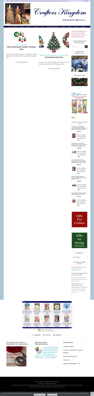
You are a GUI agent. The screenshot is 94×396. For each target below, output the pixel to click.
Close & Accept (52, 395)
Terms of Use (72, 385)
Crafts (9, 26)
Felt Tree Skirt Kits (75, 85)
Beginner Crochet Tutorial (28, 1)
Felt (42, 26)
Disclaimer (43, 385)
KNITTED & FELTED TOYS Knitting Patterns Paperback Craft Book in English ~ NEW (78, 161)
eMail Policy (56, 385)
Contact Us (66, 360)
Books (70, 26)
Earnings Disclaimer (63, 385)
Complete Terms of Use (75, 270)
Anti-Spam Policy (36, 385)
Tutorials (76, 26)
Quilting (22, 26)
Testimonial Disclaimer (45, 387)
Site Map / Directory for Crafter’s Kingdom (73, 351)
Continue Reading (21, 62)
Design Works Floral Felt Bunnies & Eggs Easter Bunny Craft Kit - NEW (78, 178)
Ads (58, 1)
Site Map (61, 1)
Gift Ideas (83, 26)
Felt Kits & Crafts (21, 45)
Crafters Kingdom (68, 346)
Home (7, 1)
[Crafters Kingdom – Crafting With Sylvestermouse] (47, 14)
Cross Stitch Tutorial (39, 1)
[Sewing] (79, 240)
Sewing (15, 26)
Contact (66, 1)
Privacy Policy (79, 385)
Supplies (64, 26)
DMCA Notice (49, 385)
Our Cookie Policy (39, 395)
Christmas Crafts (45, 55)
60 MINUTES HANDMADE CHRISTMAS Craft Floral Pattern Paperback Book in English (79, 128)
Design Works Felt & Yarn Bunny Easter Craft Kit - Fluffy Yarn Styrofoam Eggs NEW (78, 144)
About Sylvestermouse (70, 356)
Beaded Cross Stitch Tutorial (50, 1)
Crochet (28, 26)
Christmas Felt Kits (54, 57)
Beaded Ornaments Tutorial (16, 1)
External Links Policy (34, 387)
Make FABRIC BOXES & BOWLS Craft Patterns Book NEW (79, 193)
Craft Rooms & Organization (52, 26)
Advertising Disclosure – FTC (71, 363)
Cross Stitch (36, 26)
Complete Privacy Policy (75, 281)
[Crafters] (79, 219)
